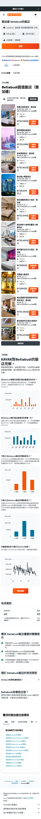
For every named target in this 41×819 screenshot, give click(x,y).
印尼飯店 (31, 781)
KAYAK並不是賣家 (10, 805)
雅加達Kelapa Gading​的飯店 (15, 747)
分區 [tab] (6, 722)
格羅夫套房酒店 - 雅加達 (26, 107)
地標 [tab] (12, 722)
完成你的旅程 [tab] (22, 722)
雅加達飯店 (15, 783)
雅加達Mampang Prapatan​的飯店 (17, 750)
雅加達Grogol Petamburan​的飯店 (17, 738)
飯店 (17, 781)
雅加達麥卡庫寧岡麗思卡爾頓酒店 (27, 226)
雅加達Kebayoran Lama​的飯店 (16, 744)
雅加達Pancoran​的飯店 (14, 766)
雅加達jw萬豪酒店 (24, 176)
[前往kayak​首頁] (14, 14)
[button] (38, 8)
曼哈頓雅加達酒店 (24, 130)
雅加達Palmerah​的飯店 (14, 763)
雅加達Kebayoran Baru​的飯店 (16, 741)
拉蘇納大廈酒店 (23, 274)
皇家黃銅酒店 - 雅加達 (25, 153)
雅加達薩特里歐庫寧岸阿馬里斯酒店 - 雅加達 (27, 299)
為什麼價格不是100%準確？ (14, 813)
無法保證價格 (29, 798)
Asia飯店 (23, 781)
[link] (20, 591)
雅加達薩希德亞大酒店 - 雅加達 (27, 201)
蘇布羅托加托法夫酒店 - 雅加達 (27, 250)
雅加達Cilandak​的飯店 (13, 735)
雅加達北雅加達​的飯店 (13, 757)
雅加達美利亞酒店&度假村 (27, 321)
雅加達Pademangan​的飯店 (15, 760)
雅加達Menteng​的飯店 (14, 753)
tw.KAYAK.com (9, 781)
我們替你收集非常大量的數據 (14, 809)
